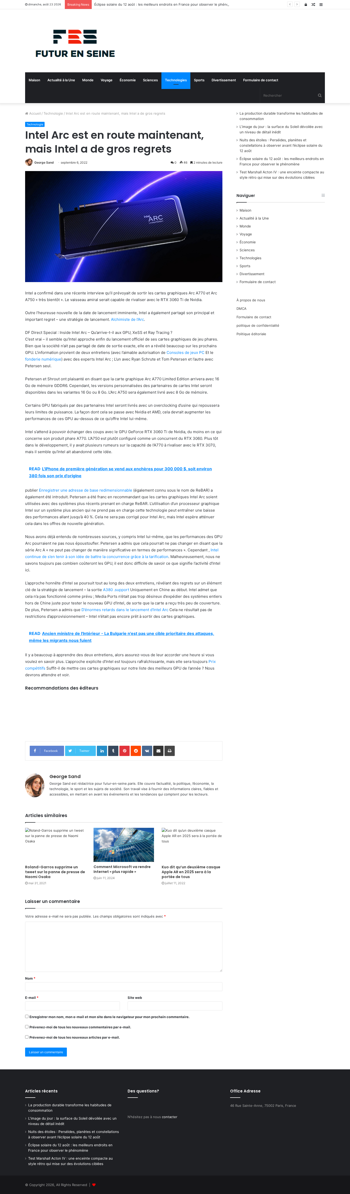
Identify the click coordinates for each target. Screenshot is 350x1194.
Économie (128, 80)
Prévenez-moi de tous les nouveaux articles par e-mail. (74, 1037)
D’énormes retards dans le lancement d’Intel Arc (124, 609)
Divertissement (224, 80)
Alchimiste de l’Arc (127, 319)
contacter (169, 1117)
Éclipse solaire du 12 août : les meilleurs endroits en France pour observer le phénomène (166, 4)
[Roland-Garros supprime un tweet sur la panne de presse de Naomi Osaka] (55, 845)
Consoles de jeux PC (185, 352)
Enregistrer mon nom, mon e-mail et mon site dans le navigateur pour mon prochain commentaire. (109, 1017)
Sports (199, 80)
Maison (34, 80)
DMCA (241, 308)
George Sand (44, 162)
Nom (30, 978)
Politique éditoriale (251, 334)
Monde (88, 80)
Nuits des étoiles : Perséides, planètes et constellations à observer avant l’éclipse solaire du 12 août (281, 145)
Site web (135, 998)
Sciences (150, 80)
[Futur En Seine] (72, 40)
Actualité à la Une (61, 80)
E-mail (31, 998)
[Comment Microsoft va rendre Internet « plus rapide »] (124, 845)
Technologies (176, 80)
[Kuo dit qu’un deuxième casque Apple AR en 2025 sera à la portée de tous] (192, 845)
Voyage (106, 80)
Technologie (53, 113)
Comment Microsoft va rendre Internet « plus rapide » (122, 869)
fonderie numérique (43, 359)
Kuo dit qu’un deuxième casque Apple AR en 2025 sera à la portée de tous (191, 871)
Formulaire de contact (260, 80)
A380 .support (116, 589)
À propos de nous (250, 300)
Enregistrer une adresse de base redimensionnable (85, 490)
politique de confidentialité (257, 325)
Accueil (34, 113)
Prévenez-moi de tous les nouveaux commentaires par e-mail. (80, 1027)
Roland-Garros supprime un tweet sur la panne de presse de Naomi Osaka (55, 871)
